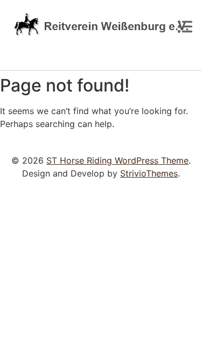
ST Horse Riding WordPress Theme (117, 160)
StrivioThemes (149, 173)
